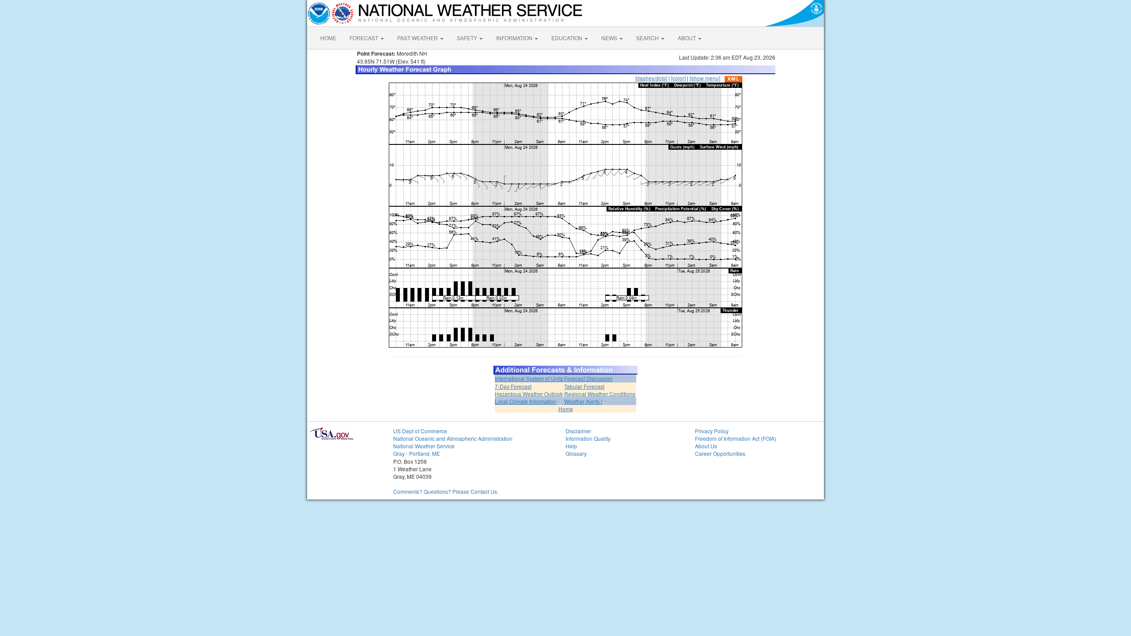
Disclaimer (578, 431)
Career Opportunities (720, 453)
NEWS (610, 38)
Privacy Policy (712, 431)
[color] (678, 78)
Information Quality (588, 438)
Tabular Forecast (584, 386)
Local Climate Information (525, 401)
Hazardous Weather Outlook (529, 394)
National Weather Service (424, 446)
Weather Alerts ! (583, 401)
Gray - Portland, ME (416, 453)
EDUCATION (567, 38)
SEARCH (648, 38)
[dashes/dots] (651, 78)
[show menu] (705, 78)
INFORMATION (515, 38)
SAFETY (467, 38)
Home (565, 409)
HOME (328, 38)
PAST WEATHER (418, 38)
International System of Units (529, 378)
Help (571, 446)
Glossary (576, 453)
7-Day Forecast (513, 386)
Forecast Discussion (588, 378)
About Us (706, 446)
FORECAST (364, 38)
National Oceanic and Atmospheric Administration (452, 438)
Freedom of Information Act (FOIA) (735, 438)
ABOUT (687, 38)
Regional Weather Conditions (599, 394)
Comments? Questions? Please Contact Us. (445, 491)
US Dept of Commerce (420, 431)
